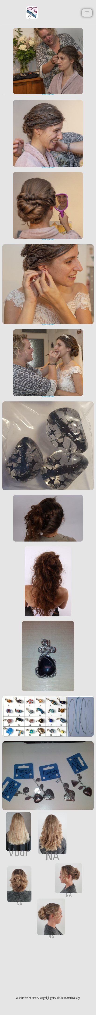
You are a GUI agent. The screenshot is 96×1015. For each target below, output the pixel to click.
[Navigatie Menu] (87, 13)
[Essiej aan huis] (32, 12)
